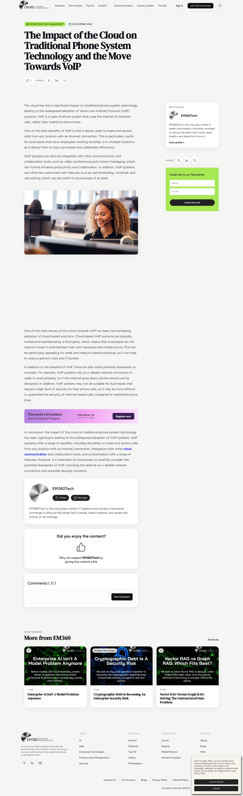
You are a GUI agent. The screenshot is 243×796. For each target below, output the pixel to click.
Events (165, 740)
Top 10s (90, 5)
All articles (213, 639)
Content (102, 5)
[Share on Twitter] (48, 80)
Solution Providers (123, 5)
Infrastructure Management (46, 24)
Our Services (128, 780)
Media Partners (170, 752)
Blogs (203, 746)
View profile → (176, 142)
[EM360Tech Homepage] (37, 743)
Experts (166, 746)
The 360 (162, 5)
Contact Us (110, 780)
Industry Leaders (145, 5)
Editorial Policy (180, 780)
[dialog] (216, 775)
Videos (132, 757)
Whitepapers (135, 763)
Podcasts (60, 5)
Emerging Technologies (91, 752)
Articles (132, 740)
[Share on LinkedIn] (56, 80)
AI (80, 740)
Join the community (200, 5)
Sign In (179, 5)
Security (83, 763)
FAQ (202, 752)
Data (81, 746)
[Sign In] (61, 498)
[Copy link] (64, 80)
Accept (216, 788)
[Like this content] (27, 80)
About (203, 740)
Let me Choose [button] (216, 782)
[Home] (34, 9)
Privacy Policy (159, 780)
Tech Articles (75, 5)
